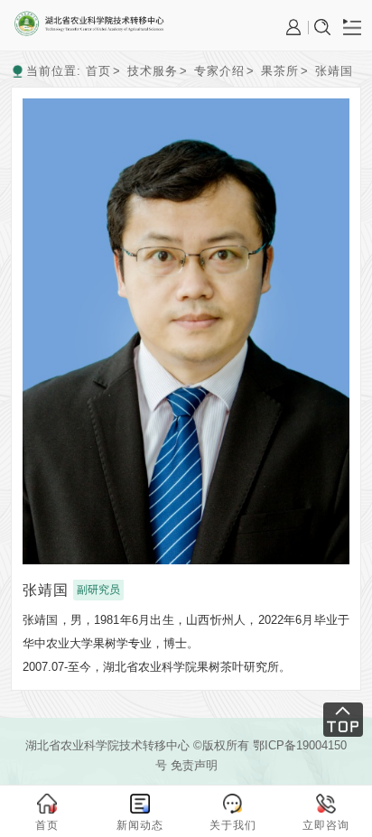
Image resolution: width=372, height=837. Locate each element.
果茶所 (280, 71)
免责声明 (194, 765)
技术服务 (152, 71)
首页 (98, 71)
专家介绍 (219, 71)
